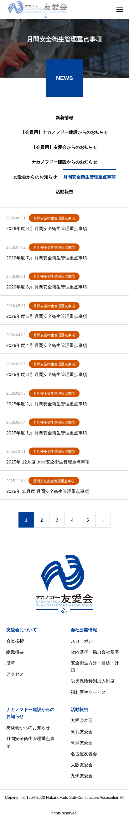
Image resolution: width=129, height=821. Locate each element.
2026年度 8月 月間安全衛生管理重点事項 (46, 228)
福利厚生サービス (88, 692)
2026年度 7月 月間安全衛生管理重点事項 (46, 257)
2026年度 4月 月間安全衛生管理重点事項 (46, 345)
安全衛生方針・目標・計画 (95, 666)
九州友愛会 (82, 775)
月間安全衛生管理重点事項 (89, 176)
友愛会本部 (82, 720)
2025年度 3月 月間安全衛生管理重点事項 (46, 374)
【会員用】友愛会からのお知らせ (64, 147)
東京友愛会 (82, 742)
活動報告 (64, 191)
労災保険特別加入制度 (93, 680)
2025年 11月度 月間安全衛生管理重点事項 (47, 491)
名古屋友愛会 (84, 753)
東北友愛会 (82, 731)
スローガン (82, 640)
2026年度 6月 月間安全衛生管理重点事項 (46, 286)
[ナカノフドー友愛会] (37, 9)
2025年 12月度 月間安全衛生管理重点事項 (48, 461)
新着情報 (64, 117)
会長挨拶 (15, 640)
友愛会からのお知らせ (35, 176)
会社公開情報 (84, 629)
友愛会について (21, 629)
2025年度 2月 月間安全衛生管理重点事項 (46, 403)
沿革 (10, 662)
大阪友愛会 (82, 764)
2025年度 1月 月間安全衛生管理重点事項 (46, 432)
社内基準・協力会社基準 (95, 651)
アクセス (15, 674)
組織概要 (15, 651)
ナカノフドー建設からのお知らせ (64, 161)
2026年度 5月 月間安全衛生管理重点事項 (46, 316)
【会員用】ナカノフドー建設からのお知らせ (64, 132)
